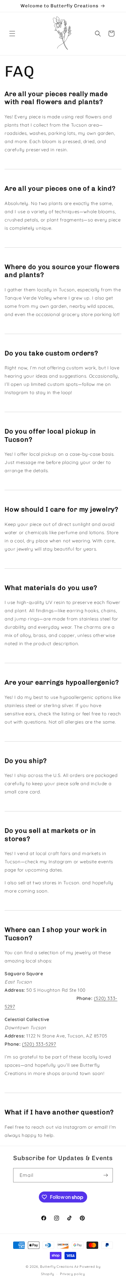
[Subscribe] (106, 1175)
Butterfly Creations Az (60, 1266)
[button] (12, 33)
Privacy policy (72, 1274)
